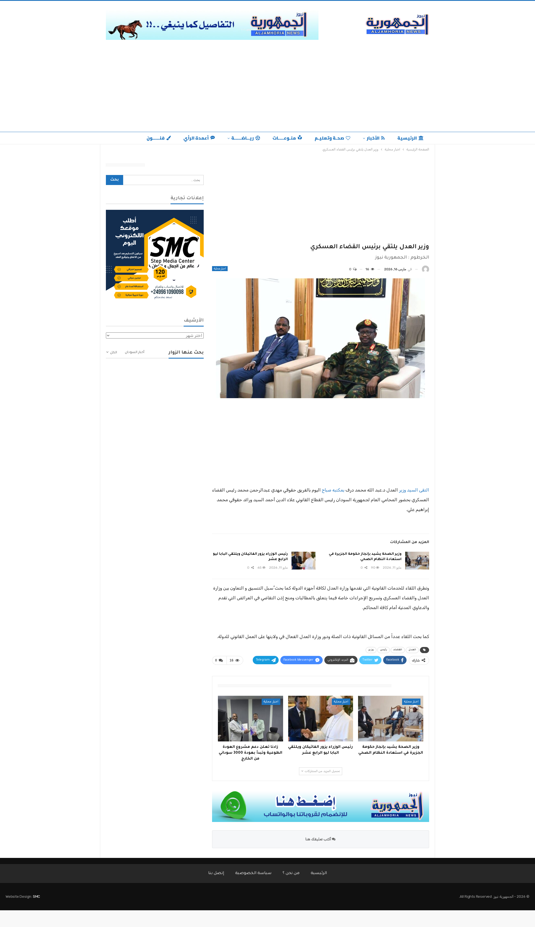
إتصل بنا (216, 873)
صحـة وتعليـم (329, 138)
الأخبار (373, 138)
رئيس (383, 650)
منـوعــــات (284, 138)
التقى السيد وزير (414, 490)
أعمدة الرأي (196, 138)
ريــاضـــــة (242, 138)
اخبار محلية (220, 268)
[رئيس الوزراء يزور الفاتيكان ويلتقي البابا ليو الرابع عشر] (303, 561)
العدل (412, 650)
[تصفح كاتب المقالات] (425, 269)
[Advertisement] (267, 90)
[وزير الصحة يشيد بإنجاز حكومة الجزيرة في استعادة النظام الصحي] (417, 561)
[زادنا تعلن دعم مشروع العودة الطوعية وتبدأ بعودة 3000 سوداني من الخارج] (250, 718)
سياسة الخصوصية (253, 873)
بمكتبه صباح (333, 490)
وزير (371, 650)
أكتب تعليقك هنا (318, 839)
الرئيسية (407, 138)
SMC (36, 896)
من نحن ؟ (291, 873)
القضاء (397, 650)
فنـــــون (156, 138)
